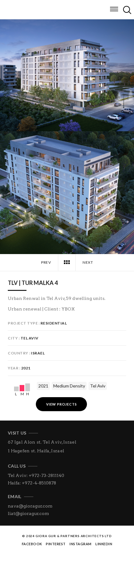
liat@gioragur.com (28, 513)
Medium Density (69, 385)
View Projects (61, 404)
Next (88, 262)
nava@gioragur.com (30, 505)
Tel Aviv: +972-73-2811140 (36, 475)
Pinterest (56, 544)
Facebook (32, 544)
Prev (46, 262)
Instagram (80, 544)
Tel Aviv (97, 385)
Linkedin (103, 544)
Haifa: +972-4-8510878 (32, 482)
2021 (43, 385)
